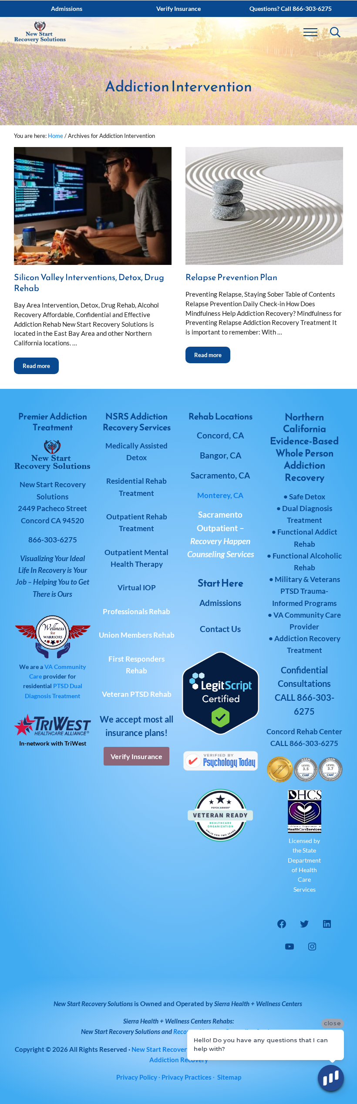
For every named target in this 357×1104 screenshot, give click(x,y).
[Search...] (335, 32)
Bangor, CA (220, 455)
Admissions (220, 603)
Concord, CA (220, 435)
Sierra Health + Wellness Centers (258, 1003)
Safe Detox (307, 496)
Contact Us (220, 629)
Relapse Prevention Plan (231, 277)
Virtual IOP (137, 587)
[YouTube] (289, 946)
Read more (41, 363)
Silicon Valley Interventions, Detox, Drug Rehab (89, 283)
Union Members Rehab (137, 634)
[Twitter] (304, 924)
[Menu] (310, 32)
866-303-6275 (314, 743)
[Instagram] (312, 946)
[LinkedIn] (327, 924)
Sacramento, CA (220, 475)
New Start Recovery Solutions (120, 1031)
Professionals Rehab (136, 611)
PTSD (60, 685)
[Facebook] (282, 924)
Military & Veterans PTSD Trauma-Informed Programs (306, 591)
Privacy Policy (136, 1077)
